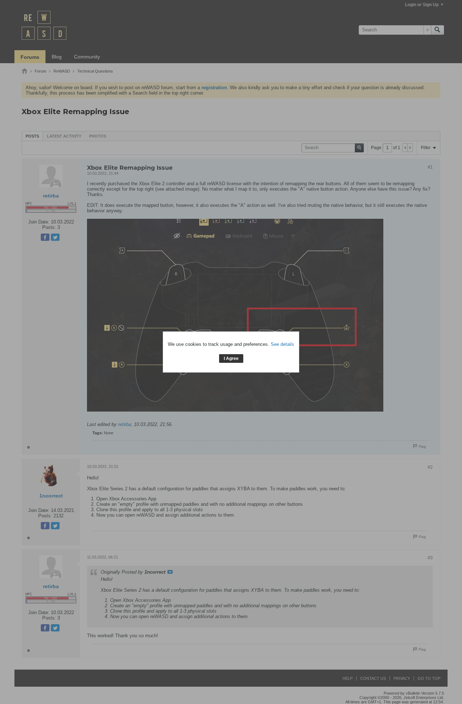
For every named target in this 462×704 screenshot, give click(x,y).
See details (282, 344)
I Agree (231, 358)
